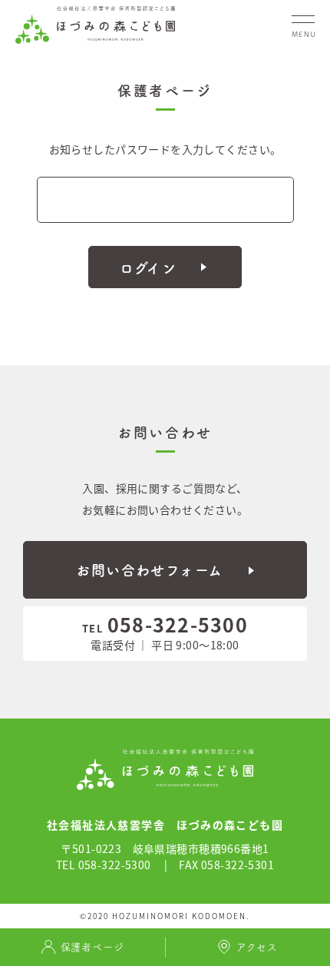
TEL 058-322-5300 (103, 864)
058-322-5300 (165, 624)
